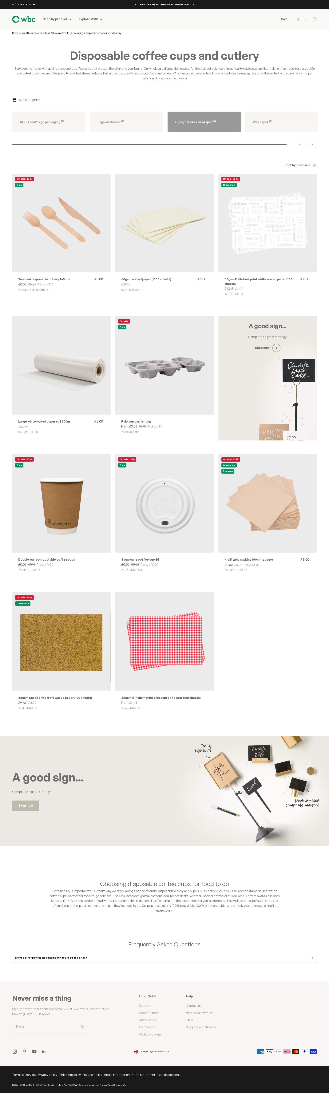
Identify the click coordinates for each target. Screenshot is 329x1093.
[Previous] (136, 4)
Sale (284, 19)
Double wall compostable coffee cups (46, 559)
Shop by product (55, 19)
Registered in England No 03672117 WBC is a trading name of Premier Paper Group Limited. (85, 1085)
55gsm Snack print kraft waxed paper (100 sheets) (55, 697)
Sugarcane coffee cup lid (140, 559)
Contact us (193, 1006)
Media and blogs (149, 1034)
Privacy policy (47, 1075)
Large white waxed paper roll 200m (44, 421)
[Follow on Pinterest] (24, 1051)
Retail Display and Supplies (35, 33)
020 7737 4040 (27, 4)
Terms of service (24, 1075)
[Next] (193, 4)
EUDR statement (143, 1075)
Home (15, 33)
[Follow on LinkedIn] (43, 1051)
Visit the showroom (199, 1013)
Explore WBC (88, 19)
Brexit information (117, 1075)
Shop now (25, 805)
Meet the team (149, 1013)
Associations (147, 1027)
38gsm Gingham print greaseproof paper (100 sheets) (161, 697)
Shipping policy (70, 1075)
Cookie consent (168, 1075)
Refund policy (92, 1075)
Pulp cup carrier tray (136, 421)
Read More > (164, 910)
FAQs (189, 1020)
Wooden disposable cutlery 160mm (44, 279)
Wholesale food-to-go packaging (67, 33)
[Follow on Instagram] (14, 1051)
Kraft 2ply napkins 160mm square (248, 559)
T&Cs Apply (42, 1014)
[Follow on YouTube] (34, 1051)
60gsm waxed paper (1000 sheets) (146, 279)
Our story (144, 1006)
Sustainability (147, 1020)
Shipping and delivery (201, 1027)
